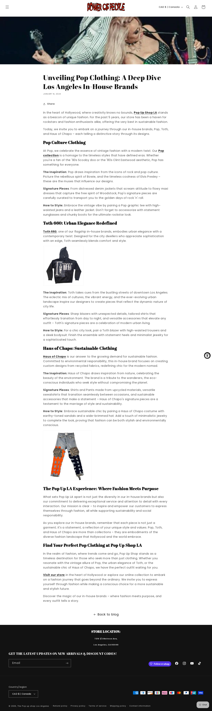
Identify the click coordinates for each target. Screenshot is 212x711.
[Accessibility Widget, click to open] (207, 355)
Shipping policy (118, 705)
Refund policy (60, 705)
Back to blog (108, 614)
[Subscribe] (67, 663)
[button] (7, 7)
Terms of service (97, 705)
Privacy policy (78, 705)
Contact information (140, 705)
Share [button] (51, 103)
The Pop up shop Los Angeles (33, 706)
